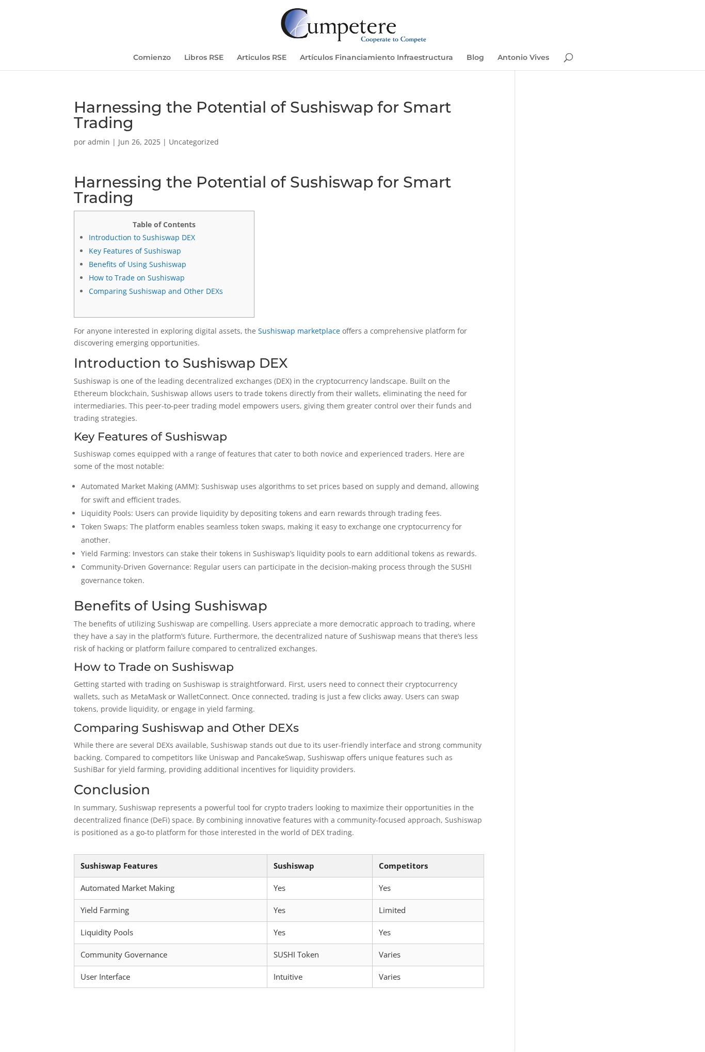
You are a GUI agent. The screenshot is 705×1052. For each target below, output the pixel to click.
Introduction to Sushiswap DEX (142, 237)
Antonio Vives (523, 58)
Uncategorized (194, 142)
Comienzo (152, 58)
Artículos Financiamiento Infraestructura (376, 58)
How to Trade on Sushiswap (137, 277)
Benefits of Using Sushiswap (137, 264)
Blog (475, 58)
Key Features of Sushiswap (135, 251)
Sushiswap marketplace (299, 331)
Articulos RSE (261, 58)
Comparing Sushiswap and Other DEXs (156, 291)
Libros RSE (203, 58)
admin (99, 142)
